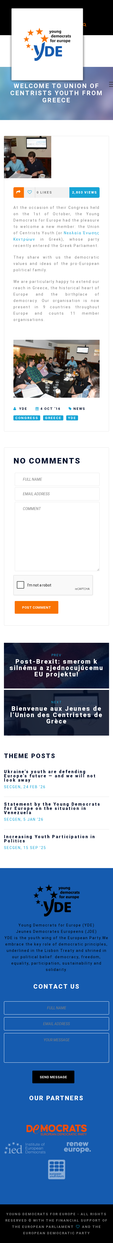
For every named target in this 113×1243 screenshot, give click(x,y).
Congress (26, 418)
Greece (53, 418)
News (79, 409)
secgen (48, 778)
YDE (23, 409)
